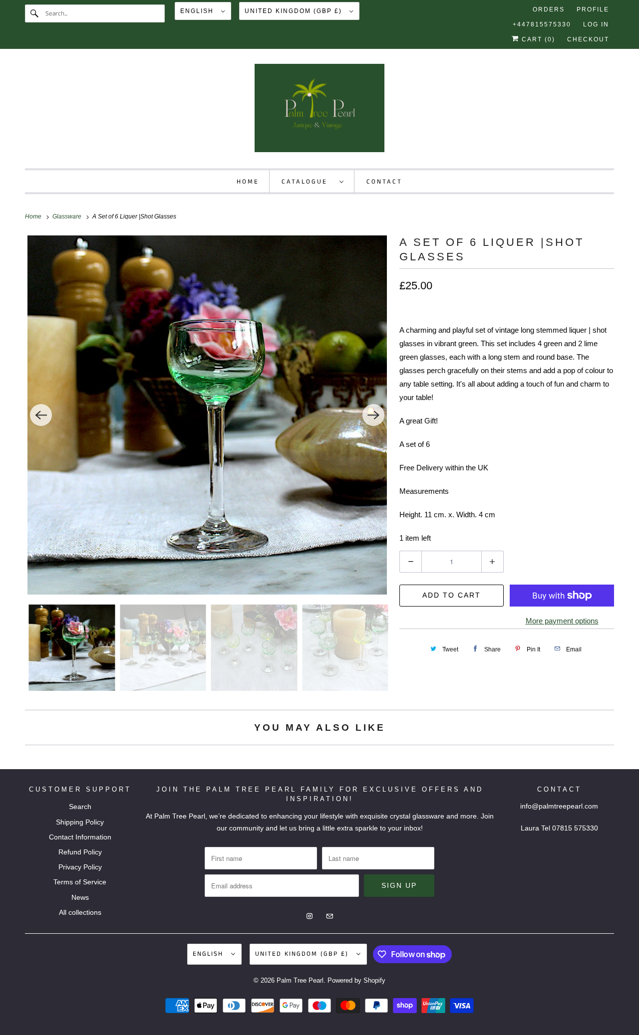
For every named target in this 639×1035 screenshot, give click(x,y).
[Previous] (41, 415)
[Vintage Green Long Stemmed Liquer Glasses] (207, 415)
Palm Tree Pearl (300, 980)
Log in (596, 24)
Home (248, 182)
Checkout (588, 39)
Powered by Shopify (356, 980)
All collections (80, 912)
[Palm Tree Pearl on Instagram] (587, 75)
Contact (384, 182)
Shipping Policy (80, 822)
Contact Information (80, 837)
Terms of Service (79, 882)
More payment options (562, 621)
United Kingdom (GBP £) (294, 10)
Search (80, 807)
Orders (549, 9)
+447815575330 (542, 24)
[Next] (373, 415)
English (198, 10)
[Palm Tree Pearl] (319, 111)
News (80, 897)
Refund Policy (80, 852)
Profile (593, 9)
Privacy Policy (80, 867)
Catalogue (308, 182)
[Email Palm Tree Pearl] (605, 75)
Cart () (537, 39)
